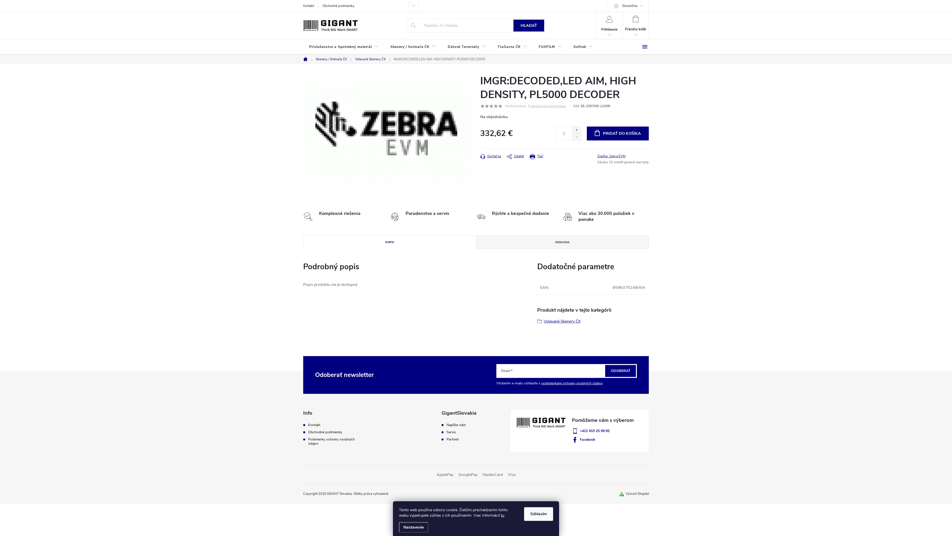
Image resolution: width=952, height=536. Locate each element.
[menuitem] (344, 47)
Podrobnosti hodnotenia (546, 106)
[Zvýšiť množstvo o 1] (576, 130)
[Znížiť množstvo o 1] (576, 137)
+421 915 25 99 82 (595, 431)
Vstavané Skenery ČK (562, 321)
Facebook (587, 439)
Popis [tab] (389, 242)
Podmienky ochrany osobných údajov (331, 441)
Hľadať (529, 25)
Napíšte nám (456, 425)
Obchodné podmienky (338, 6)
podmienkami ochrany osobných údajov (572, 383)
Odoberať (620, 370)
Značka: (611, 156)
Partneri (452, 439)
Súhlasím (538, 514)
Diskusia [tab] (562, 242)
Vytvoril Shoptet (637, 494)
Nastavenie (413, 527)
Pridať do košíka (622, 133)
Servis (451, 432)
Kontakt (308, 6)
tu (502, 515)
